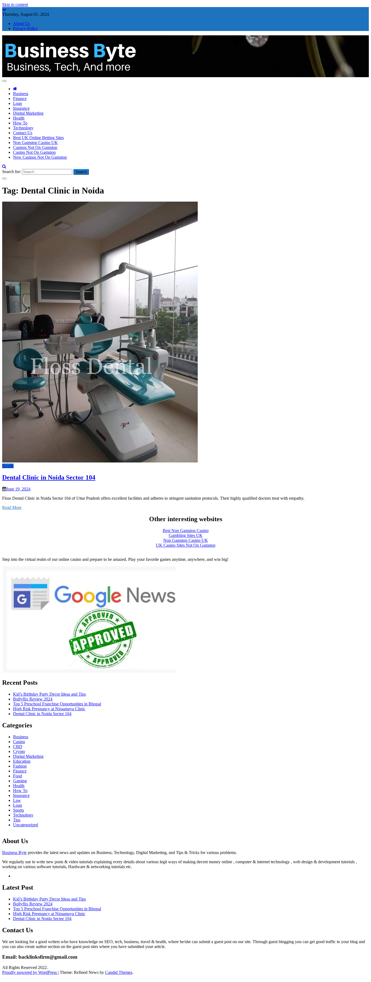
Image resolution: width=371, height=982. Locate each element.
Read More (11, 507)
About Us (21, 23)
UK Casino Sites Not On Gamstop (185, 545)
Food (17, 776)
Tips (16, 820)
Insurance (21, 108)
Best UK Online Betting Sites (38, 137)
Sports (18, 810)
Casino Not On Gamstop (34, 152)
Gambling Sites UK (186, 535)
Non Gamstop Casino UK (35, 142)
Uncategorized (25, 824)
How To (20, 123)
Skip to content (15, 4)
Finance (20, 98)
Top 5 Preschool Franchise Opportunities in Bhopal (57, 704)
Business (20, 93)
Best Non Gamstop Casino (186, 530)
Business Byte (14, 852)
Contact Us (22, 132)
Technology (23, 128)
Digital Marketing (28, 113)
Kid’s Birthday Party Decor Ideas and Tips (49, 694)
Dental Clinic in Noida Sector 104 (48, 477)
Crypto (19, 751)
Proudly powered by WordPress (30, 972)
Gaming (20, 780)
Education (21, 761)
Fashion (20, 766)
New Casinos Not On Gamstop (40, 157)
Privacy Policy (25, 28)
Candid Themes (118, 972)
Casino (19, 741)
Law (17, 800)
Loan (17, 103)
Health (18, 118)
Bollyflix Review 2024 (32, 699)
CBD (17, 746)
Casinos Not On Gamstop (35, 147)
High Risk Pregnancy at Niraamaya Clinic (49, 708)
